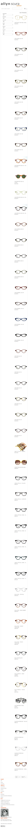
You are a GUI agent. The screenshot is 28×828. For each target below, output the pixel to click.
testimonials (3, 788)
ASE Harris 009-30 (19, 229)
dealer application (5, 801)
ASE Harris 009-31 (19, 245)
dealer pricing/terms (5, 803)
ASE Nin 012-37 (18, 435)
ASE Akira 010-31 (19, 54)
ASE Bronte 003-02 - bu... (21, 197)
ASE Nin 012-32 (18, 387)
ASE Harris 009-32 (19, 260)
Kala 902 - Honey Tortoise (19, 627)
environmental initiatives (6, 795)
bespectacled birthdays (6, 817)
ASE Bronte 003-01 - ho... (21, 165)
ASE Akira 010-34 (19, 86)
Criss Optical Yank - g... (21, 578)
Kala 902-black (18, 657)
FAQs (2, 797)
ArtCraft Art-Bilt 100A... (21, 22)
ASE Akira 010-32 (19, 70)
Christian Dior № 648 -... (20, 467)
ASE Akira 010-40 (19, 133)
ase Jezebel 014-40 (19, 324)
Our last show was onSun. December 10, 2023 (6, 820)
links (2, 806)
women (2, 783)
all (1, 780)
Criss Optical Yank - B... (20, 515)
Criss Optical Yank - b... (20, 530)
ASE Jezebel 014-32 (19, 308)
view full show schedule (6, 823)
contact (2, 791)
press (2, 789)
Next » (24, 777)
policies (2, 794)
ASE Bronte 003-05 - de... (21, 213)
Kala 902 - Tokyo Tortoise (19, 642)
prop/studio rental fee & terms (7, 804)
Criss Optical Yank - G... (21, 562)
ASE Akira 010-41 (19, 149)
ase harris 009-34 (19, 276)
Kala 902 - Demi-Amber (20, 610)
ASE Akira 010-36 (19, 102)
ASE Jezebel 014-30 (19, 292)
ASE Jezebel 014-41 (19, 340)
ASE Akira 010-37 (19, 117)
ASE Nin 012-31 (18, 372)
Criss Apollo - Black (20, 483)
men (2, 782)
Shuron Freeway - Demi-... (21, 769)
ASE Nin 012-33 (18, 403)
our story (3, 786)
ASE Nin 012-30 (18, 356)
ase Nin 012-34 (18, 419)
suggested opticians (5, 800)
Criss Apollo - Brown (20, 499)
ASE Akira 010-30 (19, 38)
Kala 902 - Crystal (19, 594)
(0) (26, 8)
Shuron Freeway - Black (21, 721)
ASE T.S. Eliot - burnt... (20, 451)
